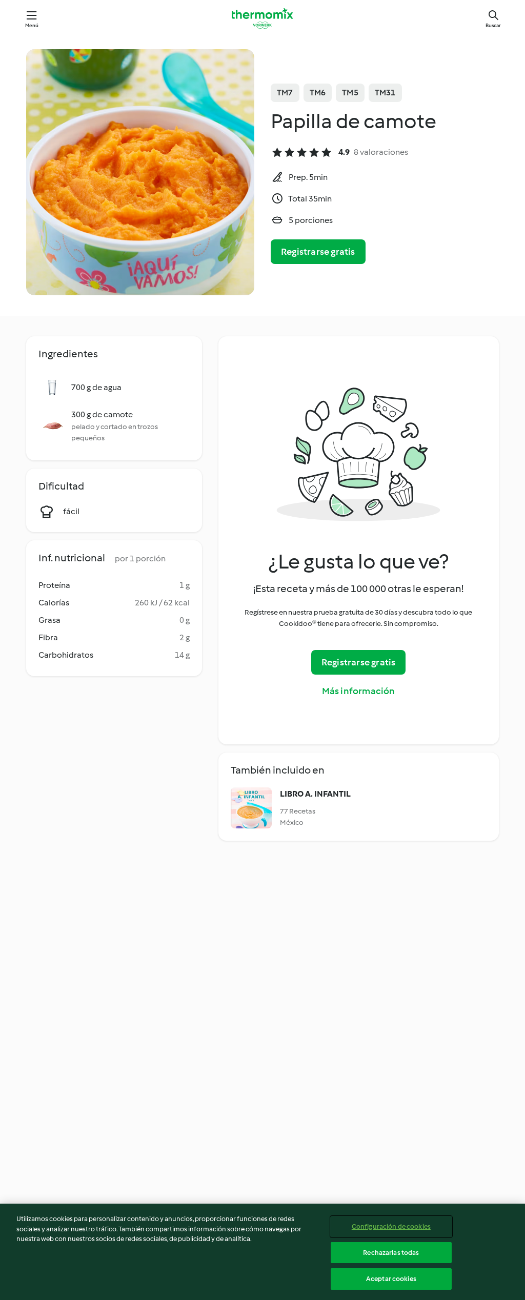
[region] (262, 1252)
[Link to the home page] (262, 18)
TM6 (318, 92)
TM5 (350, 92)
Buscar (493, 25)
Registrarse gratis (318, 251)
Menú (32, 25)
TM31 (385, 92)
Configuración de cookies (391, 1226)
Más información (358, 691)
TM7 (285, 92)
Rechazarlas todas (391, 1252)
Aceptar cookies (391, 1279)
